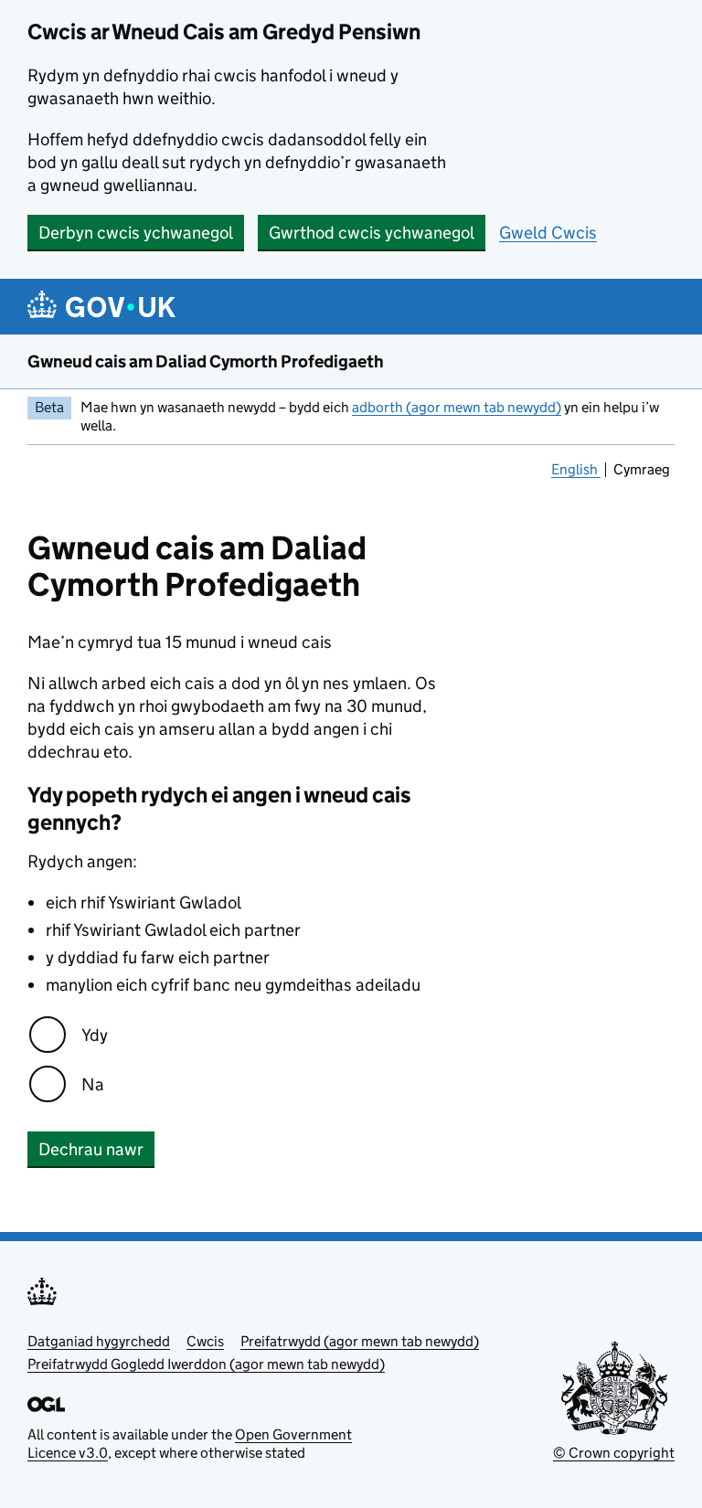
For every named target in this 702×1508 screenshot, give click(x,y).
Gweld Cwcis (548, 232)
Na (92, 1084)
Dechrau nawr (91, 1149)
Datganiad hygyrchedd (98, 1341)
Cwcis (205, 1341)
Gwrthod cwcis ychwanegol (371, 232)
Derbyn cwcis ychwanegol (135, 232)
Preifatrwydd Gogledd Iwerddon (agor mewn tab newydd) (206, 1364)
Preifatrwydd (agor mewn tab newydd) (359, 1341)
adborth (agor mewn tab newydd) (456, 407)
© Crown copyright (614, 1452)
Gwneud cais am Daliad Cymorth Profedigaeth (205, 361)
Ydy (94, 1035)
